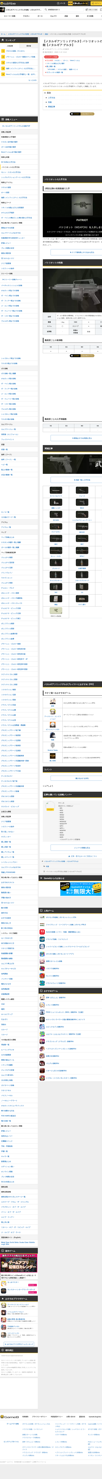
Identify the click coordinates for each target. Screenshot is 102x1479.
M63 (55, 544)
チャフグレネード (56, 580)
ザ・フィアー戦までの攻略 (11, 300)
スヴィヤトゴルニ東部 (9, 684)
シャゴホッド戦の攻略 (9, 414)
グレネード (56, 568)
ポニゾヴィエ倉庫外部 (9, 633)
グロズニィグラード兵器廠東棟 (12, 755)
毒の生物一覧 (6, 1121)
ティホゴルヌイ (7, 776)
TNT (55, 592)
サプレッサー (6, 836)
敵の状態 (4, 907)
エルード (4, 1029)
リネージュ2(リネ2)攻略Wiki (64, 1455)
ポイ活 (62, 3)
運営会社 (82, 1417)
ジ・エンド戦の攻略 (8, 393)
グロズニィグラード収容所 (11, 766)
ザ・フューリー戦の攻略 (10, 399)
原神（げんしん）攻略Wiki (31, 1442)
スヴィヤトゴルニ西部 (9, 679)
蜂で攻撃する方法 (7, 1110)
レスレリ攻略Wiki (61, 1442)
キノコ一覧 (5, 512)
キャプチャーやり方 (8, 968)
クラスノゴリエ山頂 (8, 720)
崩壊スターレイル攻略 (29, 1435)
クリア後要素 (6, 263)
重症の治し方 (6, 923)
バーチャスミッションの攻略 (11, 285)
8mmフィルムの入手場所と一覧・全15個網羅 (22, 74)
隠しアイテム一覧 (7, 852)
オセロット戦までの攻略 (10, 290)
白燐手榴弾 (82, 568)
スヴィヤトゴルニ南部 (9, 674)
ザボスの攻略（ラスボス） (16, 51)
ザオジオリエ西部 (7, 796)
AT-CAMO (51, 69)
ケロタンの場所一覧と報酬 (11, 542)
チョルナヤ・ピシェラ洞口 (11, 618)
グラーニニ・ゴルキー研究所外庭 (13, 654)
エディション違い (7, 1166)
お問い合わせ (70, 1417)
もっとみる (32, 80)
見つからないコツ (7, 258)
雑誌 (55, 604)
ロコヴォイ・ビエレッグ (10, 806)
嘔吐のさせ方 (6, 984)
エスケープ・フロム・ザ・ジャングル (15, 1202)
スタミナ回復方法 (7, 948)
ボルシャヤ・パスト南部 (10, 593)
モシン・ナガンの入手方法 (11, 172)
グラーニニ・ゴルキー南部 (11, 644)
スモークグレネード (82, 580)
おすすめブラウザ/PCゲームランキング (20, 1344)
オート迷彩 (5, 192)
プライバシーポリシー (39, 1417)
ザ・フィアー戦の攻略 (9, 388)
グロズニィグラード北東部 (11, 750)
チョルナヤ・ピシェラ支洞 (11, 608)
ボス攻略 (90, 16)
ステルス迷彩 (62, 69)
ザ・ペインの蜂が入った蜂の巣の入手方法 (16, 217)
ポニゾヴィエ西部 (7, 628)
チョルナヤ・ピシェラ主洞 (11, 613)
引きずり (4, 1019)
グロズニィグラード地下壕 (11, 730)
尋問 (2, 1009)
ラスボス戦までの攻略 (9, 363)
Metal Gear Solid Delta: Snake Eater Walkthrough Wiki (18, 1243)
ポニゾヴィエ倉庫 (7, 638)
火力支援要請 (6, 1055)
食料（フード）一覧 (8, 459)
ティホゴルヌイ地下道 (9, 781)
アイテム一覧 (6, 527)
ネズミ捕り (82, 604)
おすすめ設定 (6, 918)
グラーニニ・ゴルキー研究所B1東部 (14, 664)
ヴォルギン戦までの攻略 (10, 321)
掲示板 (28, 46)
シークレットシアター (9, 862)
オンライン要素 (7, 1171)
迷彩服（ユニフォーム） (10, 434)
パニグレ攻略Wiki (28, 1455)
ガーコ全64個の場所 (8, 147)
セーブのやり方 (7, 938)
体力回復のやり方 (7, 943)
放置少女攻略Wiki (94, 1452)
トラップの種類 (7, 1065)
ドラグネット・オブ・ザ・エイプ (13, 1207)
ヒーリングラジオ (7, 1049)
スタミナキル (6, 1090)
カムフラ (53, 16)
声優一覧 (4, 1151)
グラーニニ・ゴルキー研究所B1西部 (14, 669)
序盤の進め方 (6, 897)
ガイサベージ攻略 (7, 1085)
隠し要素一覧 (51, 66)
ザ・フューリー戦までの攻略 (11, 311)
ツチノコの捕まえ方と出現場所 (12, 207)
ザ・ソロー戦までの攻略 (10, 316)
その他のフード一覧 (8, 517)
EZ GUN (56, 520)
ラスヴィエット (7, 577)
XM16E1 (82, 532)
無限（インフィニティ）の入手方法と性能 (21, 68)
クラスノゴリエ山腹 (8, 715)
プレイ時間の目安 (7, 248)
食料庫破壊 (5, 989)
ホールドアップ (7, 1014)
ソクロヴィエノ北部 (8, 694)
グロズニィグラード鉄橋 (10, 791)
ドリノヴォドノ (7, 572)
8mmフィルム (75, 60)
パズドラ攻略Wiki (61, 1435)
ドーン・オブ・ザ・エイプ (11, 1212)
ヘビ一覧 (4, 464)
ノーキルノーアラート (9, 1100)
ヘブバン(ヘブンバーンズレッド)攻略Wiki (69, 1452)
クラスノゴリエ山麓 (8, 710)
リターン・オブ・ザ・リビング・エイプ (15, 1227)
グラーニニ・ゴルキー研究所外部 (13, 649)
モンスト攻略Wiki (94, 1435)
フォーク (82, 496)
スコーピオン (55, 532)
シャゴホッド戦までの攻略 (11, 358)
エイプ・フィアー (7, 1217)
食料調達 (4, 973)
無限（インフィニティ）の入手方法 (14, 197)
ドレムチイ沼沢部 (7, 562)
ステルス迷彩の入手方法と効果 (17, 62)
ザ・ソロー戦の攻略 (8, 404)
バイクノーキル (7, 1095)
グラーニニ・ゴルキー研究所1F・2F (14, 659)
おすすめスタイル (7, 882)
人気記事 (10, 46)
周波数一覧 (5, 1044)
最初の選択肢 (6, 253)
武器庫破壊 (5, 994)
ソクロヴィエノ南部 (8, 689)
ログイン (98, 3)
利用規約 (25, 1417)
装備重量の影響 (7, 953)
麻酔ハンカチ (55, 508)
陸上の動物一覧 (7, 469)
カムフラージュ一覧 (8, 429)
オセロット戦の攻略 (8, 378)
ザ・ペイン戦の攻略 (8, 383)
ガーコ (40, 16)
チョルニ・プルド (7, 588)
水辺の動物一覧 (7, 474)
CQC (3, 1004)
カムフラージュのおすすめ (11, 233)
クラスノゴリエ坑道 (8, 705)
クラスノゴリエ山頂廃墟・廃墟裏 (13, 725)
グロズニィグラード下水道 (11, 771)
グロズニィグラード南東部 (11, 745)
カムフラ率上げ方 (7, 963)
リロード (4, 1034)
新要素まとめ (6, 1161)
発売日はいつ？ (7, 1136)
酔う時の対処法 (7, 928)
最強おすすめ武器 (7, 227)
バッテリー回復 (7, 979)
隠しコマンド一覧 (7, 857)
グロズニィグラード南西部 (11, 735)
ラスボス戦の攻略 (7, 419)
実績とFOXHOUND (8, 872)
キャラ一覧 (5, 1156)
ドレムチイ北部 (7, 567)
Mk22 (82, 508)
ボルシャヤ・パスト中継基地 (11, 598)
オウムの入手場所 (7, 212)
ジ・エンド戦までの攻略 (10, 305)
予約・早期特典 (7, 1146)
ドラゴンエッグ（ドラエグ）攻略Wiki (35, 1452)
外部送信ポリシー (57, 1417)
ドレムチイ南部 (7, 557)
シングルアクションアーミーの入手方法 (15, 177)
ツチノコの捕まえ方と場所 (55, 63)
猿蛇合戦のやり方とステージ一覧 (13, 1196)
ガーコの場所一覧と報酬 (10, 547)
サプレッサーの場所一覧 (55, 72)
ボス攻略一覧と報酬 (8, 373)
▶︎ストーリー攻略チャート (12, 279)
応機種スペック (7, 1141)
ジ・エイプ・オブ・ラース (11, 1232)
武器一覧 (4, 449)
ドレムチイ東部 (7, 583)
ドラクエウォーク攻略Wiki (31, 1438)
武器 (66, 16)
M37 (82, 544)
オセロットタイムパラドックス (12, 1105)
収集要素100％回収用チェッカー (13, 238)
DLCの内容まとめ (7, 1181)
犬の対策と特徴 (7, 1080)
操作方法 (4, 913)
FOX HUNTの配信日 (8, 1116)
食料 (77, 16)
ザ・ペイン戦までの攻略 (10, 295)
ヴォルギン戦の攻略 (8, 409)
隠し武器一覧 (6, 847)
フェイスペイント (7, 439)
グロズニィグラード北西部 (11, 740)
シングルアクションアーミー (82, 520)
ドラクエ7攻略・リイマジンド (32, 1429)
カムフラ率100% (7, 1075)
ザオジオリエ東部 (7, 801)
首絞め (3, 1024)
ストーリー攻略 (9, 16)
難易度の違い (6, 892)
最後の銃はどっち (7, 1060)
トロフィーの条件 (7, 268)
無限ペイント (73, 69)
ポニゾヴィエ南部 (7, 623)
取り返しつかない (7, 831)
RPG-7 (82, 556)
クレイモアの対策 (7, 1070)
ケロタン (26, 16)
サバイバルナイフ (56, 496)
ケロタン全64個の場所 (9, 142)
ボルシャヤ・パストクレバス (11, 603)
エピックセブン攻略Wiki (63, 1447)
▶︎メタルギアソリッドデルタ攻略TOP (16, 126)
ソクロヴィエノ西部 (8, 699)
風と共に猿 (5, 1222)
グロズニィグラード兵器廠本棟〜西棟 (15, 760)
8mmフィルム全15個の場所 (11, 152)
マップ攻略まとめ (7, 537)
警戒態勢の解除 (7, 958)
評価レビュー (6, 243)
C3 (82, 592)
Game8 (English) (95, 1417)
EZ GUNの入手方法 (8, 162)
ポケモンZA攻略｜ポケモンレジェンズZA (36, 1424)
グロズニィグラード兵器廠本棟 (12, 786)
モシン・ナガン (56, 556)
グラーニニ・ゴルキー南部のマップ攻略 (20, 57)
